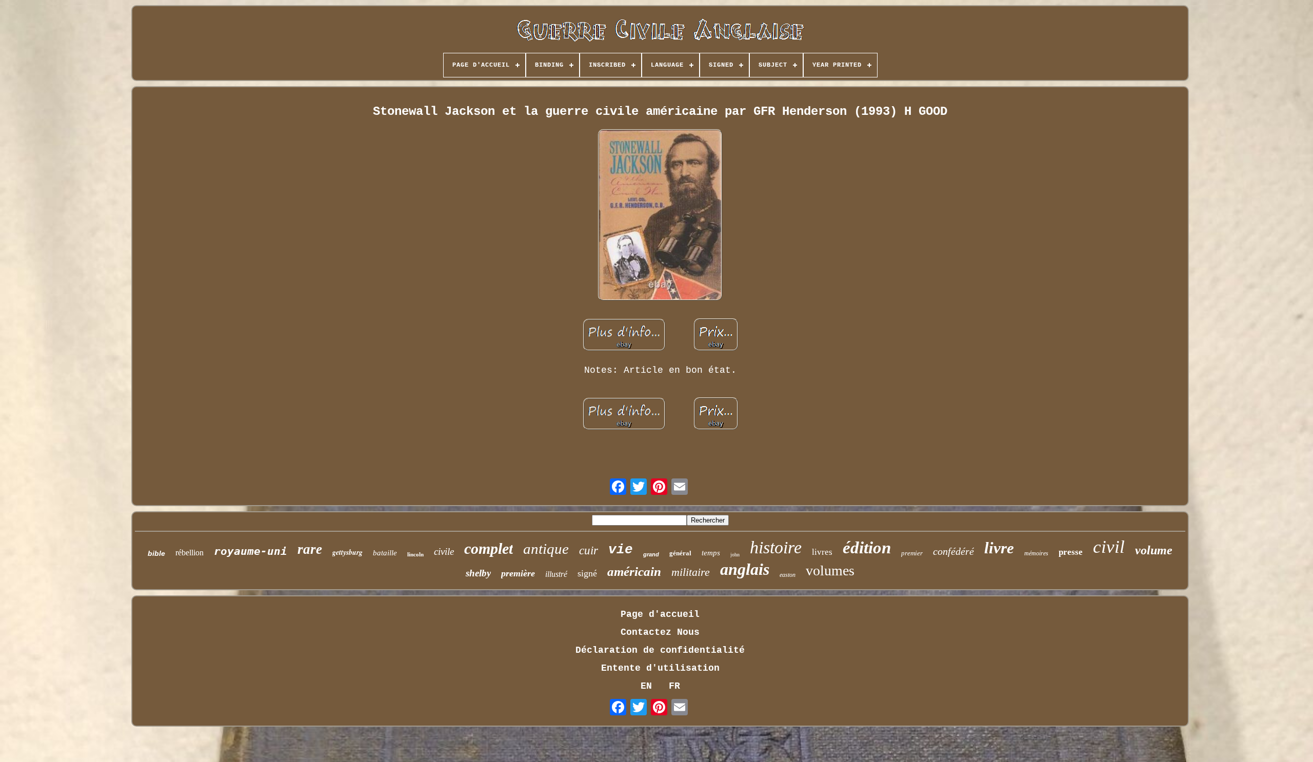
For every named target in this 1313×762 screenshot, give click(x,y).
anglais (744, 569)
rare (309, 549)
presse (1071, 552)
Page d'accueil (660, 614)
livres (822, 552)
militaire (690, 572)
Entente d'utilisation (660, 668)
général (680, 553)
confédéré (953, 551)
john (735, 554)
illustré (556, 574)
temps (711, 553)
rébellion (189, 552)
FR (674, 686)
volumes (830, 570)
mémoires (1036, 553)
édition (867, 547)
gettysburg (347, 552)
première (518, 573)
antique (546, 548)
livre (999, 548)
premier (912, 553)
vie (620, 549)
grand (651, 554)
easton (787, 574)
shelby (478, 573)
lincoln (415, 554)
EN (646, 686)
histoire (776, 547)
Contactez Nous (660, 632)
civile (444, 551)
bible (156, 553)
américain (634, 571)
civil (1109, 547)
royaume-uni (250, 551)
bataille (385, 553)
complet (488, 548)
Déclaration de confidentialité (660, 650)
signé (587, 573)
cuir (588, 550)
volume (1153, 550)
